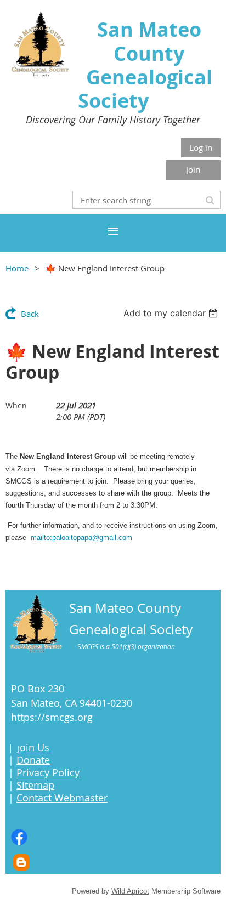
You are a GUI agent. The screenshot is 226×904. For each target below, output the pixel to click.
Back (30, 313)
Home (17, 268)
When (16, 405)
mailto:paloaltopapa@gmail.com (81, 537)
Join (193, 169)
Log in (200, 147)
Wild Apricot (130, 891)
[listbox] (172, 313)
